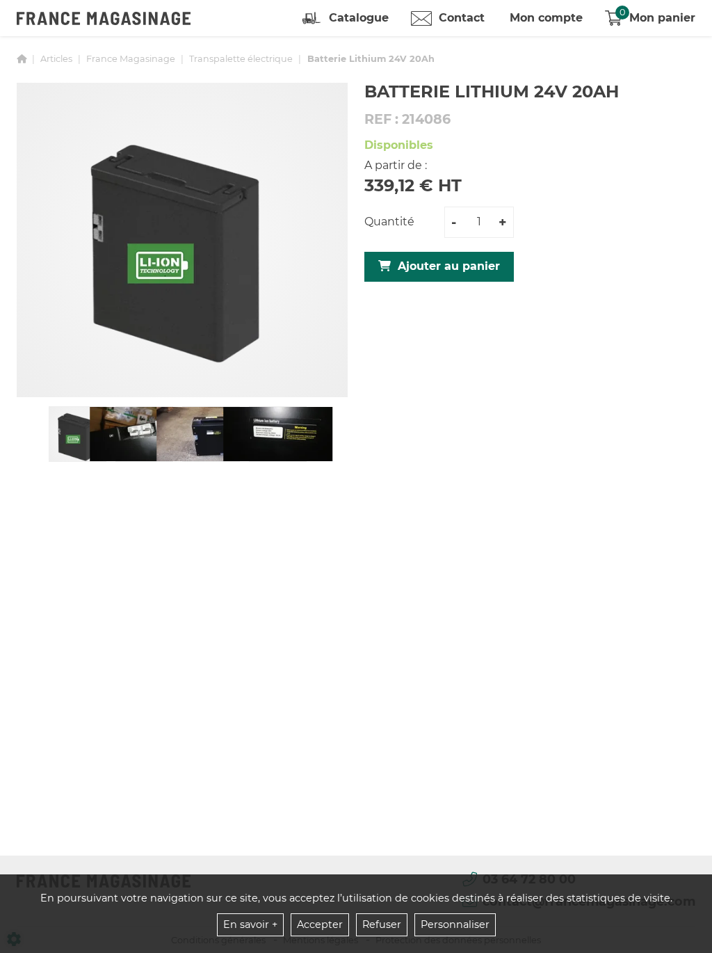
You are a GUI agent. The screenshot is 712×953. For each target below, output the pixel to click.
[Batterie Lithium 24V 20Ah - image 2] (144, 434)
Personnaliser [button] (455, 924)
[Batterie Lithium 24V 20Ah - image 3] (211, 434)
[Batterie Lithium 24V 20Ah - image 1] (77, 434)
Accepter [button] (320, 924)
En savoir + (250, 924)
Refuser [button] (381, 924)
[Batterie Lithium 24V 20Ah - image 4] (278, 434)
